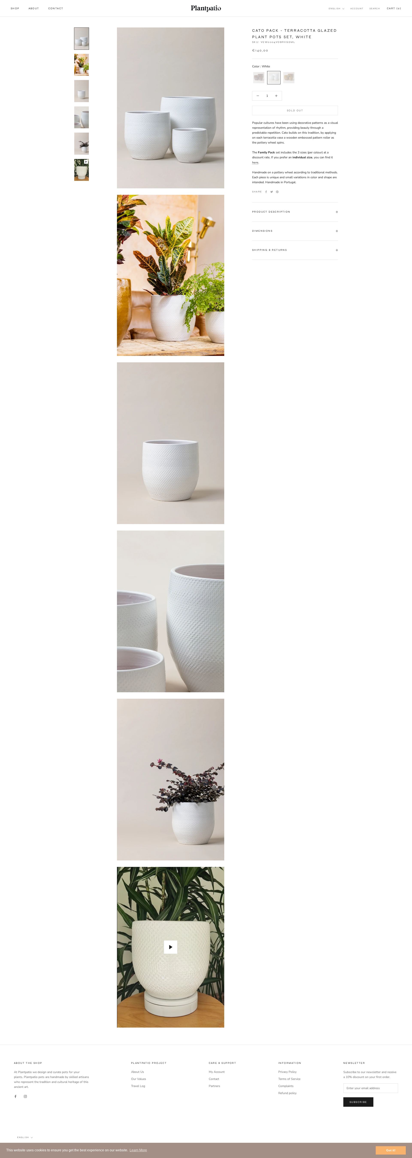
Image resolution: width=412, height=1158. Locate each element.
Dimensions (262, 230)
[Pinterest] (277, 191)
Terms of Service (289, 1079)
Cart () (394, 8)
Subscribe (358, 1102)
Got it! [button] (390, 1150)
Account (357, 8)
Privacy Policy (287, 1072)
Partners (214, 1086)
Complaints (286, 1086)
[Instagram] (25, 1096)
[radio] (258, 77)
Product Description (271, 211)
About (34, 8)
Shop (15, 8)
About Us (137, 1072)
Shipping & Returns (269, 249)
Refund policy (287, 1093)
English (335, 8)
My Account (217, 1072)
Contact (56, 8)
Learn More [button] (138, 1150)
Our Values (138, 1079)
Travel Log (138, 1086)
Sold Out (295, 110)
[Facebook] (266, 191)
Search (375, 8)
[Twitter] (271, 191)
